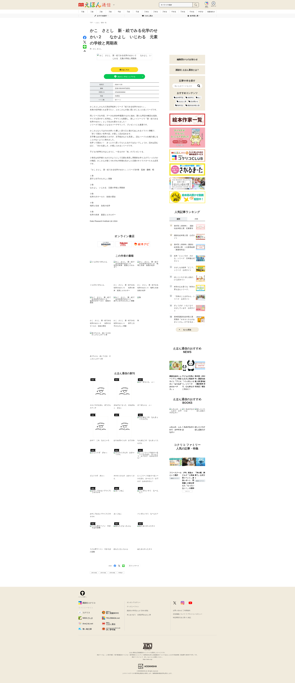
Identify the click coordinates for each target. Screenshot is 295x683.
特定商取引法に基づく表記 (182, 617)
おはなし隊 (182, 101)
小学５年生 (103, 572)
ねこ (199, 97)
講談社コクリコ (174, 478)
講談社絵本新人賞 (193, 105)
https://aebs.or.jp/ (147, 659)
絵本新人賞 (194, 16)
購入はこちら (124, 69)
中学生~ (201, 12)
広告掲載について (179, 614)
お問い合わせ (177, 610)
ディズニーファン (133, 606)
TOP (91, 22)
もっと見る (187, 329)
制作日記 (180, 105)
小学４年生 (94, 572)
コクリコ (187, 491)
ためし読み (149, 16)
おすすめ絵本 (102, 16)
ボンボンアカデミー (133, 602)
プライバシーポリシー (194, 614)
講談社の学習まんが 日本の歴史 (137, 610)
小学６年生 (112, 572)
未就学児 (191, 97)
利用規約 (187, 610)
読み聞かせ (194, 101)
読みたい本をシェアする (126, 76)
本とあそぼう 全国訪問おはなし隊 (139, 615)
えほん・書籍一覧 (100, 22)
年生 (146, 11)
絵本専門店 (179, 97)
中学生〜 (120, 572)
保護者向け (211, 12)
